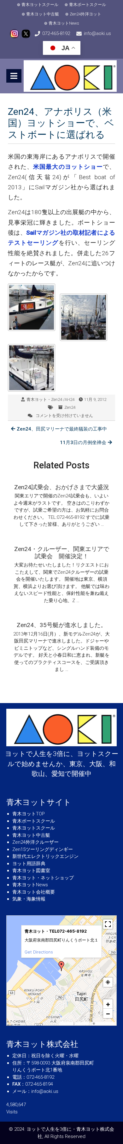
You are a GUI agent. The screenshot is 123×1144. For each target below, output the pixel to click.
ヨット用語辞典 (28, 863)
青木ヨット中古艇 (42, 14)
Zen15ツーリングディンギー (42, 849)
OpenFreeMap (83, 1023)
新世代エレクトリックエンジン (45, 856)
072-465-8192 (56, 33)
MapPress (67, 1023)
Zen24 (69, 407)
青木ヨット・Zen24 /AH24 (50, 399)
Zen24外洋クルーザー (35, 842)
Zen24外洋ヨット (85, 14)
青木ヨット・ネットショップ (43, 878)
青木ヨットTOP (28, 814)
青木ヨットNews (64, 23)
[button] (61, 966)
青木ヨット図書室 (31, 870)
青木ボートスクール (87, 4)
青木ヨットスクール (39, 4)
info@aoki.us (97, 33)
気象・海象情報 (28, 899)
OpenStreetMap (105, 1023)
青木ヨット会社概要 (33, 892)
